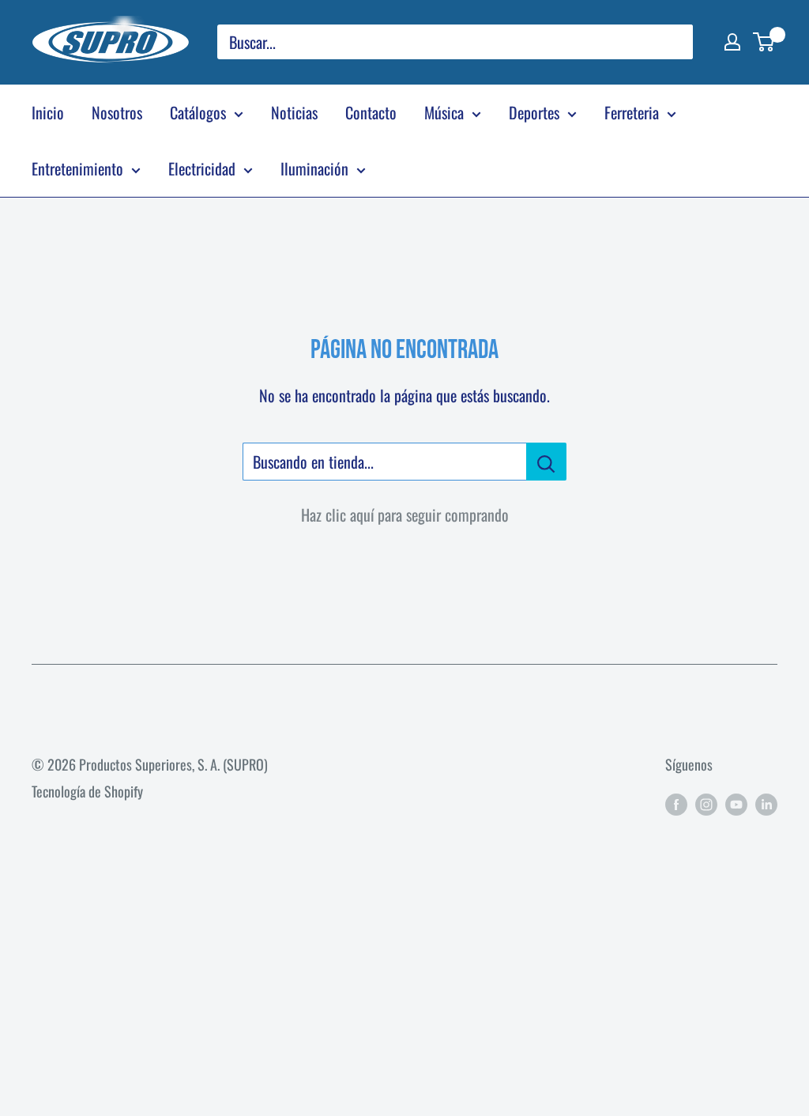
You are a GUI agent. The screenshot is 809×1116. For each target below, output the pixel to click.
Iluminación (314, 168)
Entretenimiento (77, 168)
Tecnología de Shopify (87, 791)
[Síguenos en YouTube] (736, 803)
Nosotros (117, 112)
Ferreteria (631, 112)
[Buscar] (673, 42)
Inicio (48, 112)
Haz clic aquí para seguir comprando (405, 514)
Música (444, 112)
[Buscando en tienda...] (546, 462)
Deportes (534, 112)
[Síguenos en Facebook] (676, 803)
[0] (764, 41)
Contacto (371, 112)
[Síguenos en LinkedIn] (766, 803)
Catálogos (198, 112)
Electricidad (201, 168)
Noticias (294, 112)
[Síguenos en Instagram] (706, 803)
